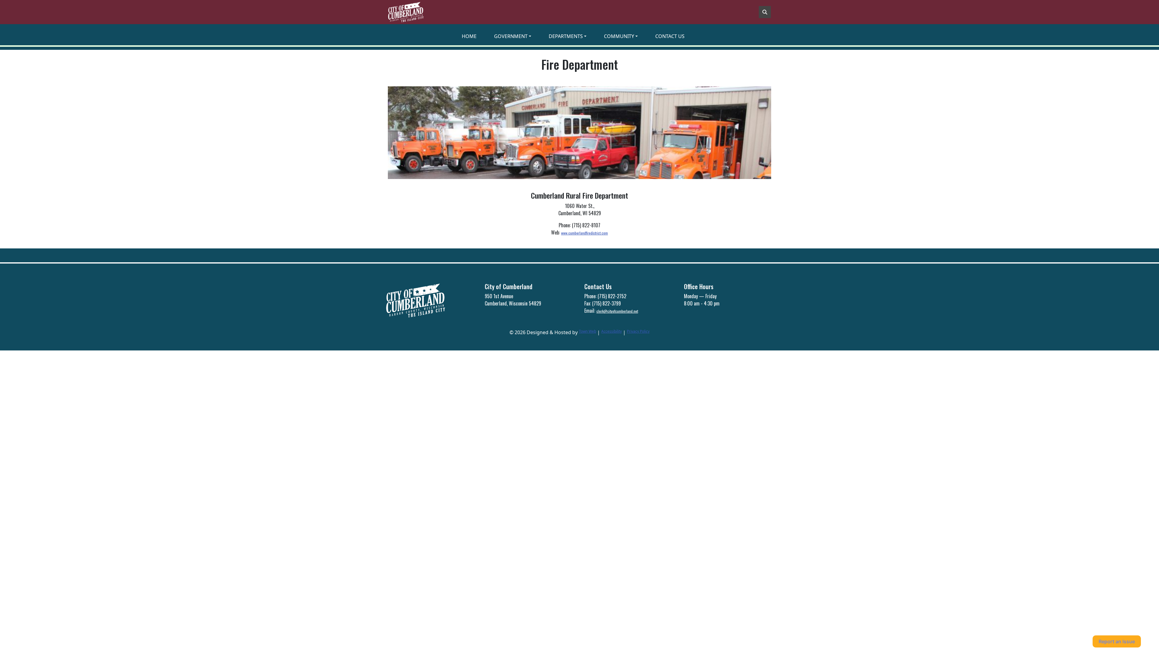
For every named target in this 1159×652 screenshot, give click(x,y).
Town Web (587, 331)
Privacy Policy (638, 331)
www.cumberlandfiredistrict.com (584, 232)
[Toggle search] (765, 12)
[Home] (406, 12)
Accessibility (611, 331)
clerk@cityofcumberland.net (617, 311)
